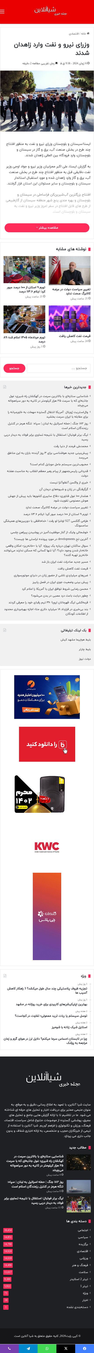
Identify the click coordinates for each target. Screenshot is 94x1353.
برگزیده (83, 1244)
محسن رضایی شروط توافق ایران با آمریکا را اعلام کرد (55, 589)
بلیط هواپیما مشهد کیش (76, 640)
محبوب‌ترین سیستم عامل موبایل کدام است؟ (59, 464)
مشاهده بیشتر (48, 228)
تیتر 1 (84, 1286)
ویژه (85, 1293)
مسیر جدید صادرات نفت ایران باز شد (65, 562)
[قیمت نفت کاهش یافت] (70, 318)
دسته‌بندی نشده (77, 1307)
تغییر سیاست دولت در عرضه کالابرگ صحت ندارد (71, 291)
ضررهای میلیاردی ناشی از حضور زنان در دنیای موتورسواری (51, 575)
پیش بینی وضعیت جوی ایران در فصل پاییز (60, 582)
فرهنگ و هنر (80, 1265)
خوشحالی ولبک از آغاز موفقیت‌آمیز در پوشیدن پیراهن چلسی (49, 532)
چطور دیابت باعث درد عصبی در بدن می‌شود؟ (59, 596)
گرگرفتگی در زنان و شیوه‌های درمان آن (63, 489)
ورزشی (84, 1258)
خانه (84, 34)
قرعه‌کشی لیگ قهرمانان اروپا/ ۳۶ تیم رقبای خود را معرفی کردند (48, 602)
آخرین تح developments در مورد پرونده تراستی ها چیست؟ (51, 539)
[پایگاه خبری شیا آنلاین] (47, 12)
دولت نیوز (85, 659)
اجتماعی (83, 1230)
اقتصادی (74, 34)
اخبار (85, 1300)
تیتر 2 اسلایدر (79, 1279)
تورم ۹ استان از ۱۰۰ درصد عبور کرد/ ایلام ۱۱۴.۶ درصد (26, 289)
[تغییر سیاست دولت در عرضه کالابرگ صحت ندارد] (70, 270)
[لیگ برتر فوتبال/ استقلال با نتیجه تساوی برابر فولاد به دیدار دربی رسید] (79, 1204)
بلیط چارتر (85, 649)
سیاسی (83, 1237)
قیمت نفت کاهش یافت (75, 336)
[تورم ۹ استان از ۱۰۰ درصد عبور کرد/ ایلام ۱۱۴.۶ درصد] (24, 269)
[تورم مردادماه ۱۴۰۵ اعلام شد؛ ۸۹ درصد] (24, 319)
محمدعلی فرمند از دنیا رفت (71, 446)
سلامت (83, 1272)
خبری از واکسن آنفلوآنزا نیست (69, 482)
